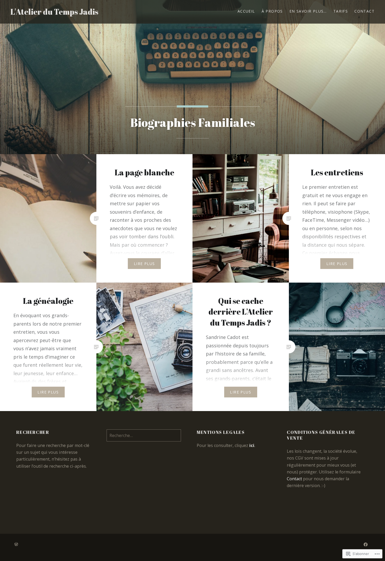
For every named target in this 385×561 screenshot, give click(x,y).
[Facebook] (365, 544)
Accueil (246, 11)
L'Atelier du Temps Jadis (54, 11)
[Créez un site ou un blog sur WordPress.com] (16, 544)
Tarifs (340, 11)
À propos (272, 11)
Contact (364, 11)
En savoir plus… (308, 11)
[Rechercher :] (144, 435)
